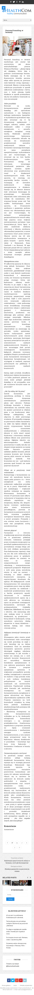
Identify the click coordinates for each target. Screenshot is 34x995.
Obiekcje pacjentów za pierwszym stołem (17, 869)
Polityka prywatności (26, 985)
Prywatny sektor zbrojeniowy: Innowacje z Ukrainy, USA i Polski (16, 945)
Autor (15, 985)
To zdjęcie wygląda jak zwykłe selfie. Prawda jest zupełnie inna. (16, 931)
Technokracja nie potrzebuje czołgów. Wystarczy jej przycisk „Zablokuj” (17, 923)
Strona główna (6, 985)
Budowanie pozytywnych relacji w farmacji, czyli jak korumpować (17, 860)
